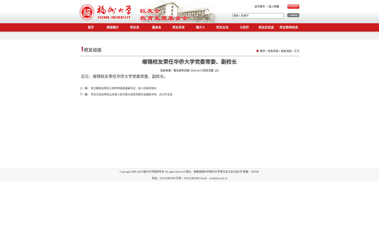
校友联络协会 (289, 27)
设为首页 (259, 6)
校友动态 (286, 51)
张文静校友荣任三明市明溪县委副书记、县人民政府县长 (124, 88)
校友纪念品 (266, 27)
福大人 (200, 27)
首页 (91, 27)
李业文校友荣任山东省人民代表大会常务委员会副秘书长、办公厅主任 (131, 94)
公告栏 (244, 27)
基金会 (156, 27)
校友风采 (178, 27)
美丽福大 (113, 27)
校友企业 (222, 27)
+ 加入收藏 (272, 6)
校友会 (134, 27)
